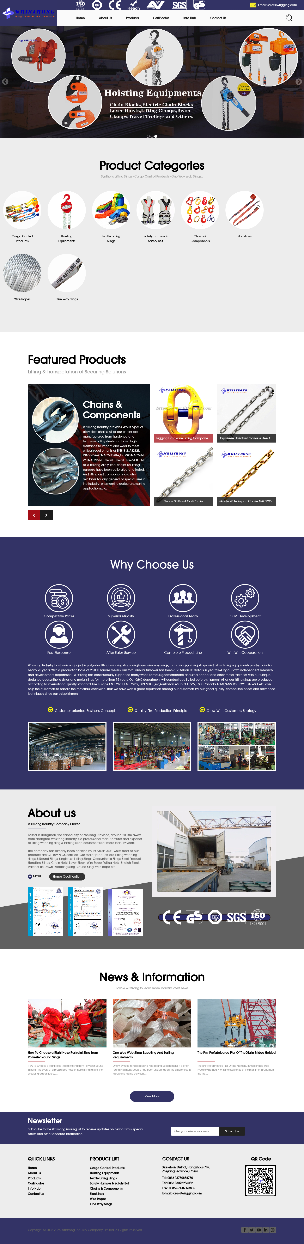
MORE (37, 876)
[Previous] (34, 515)
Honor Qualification (67, 876)
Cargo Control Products (107, 1168)
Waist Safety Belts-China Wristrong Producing (184, 438)
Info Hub (189, 18)
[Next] (46, 515)
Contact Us (218, 18)
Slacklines (97, 1194)
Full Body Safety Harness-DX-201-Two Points (247, 501)
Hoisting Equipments (104, 1173)
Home (80, 18)
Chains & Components (106, 1188)
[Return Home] (28, 13)
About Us (105, 18)
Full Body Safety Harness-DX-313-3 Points (184, 501)
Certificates (161, 18)
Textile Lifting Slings (103, 1178)
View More (152, 1096)
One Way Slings (101, 1204)
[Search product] (289, 18)
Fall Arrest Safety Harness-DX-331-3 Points (247, 438)
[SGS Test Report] (45, 911)
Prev (5, 81)
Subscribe (232, 1131)
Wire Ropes (98, 1199)
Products (132, 18)
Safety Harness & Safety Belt (109, 1183)
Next (298, 81)
